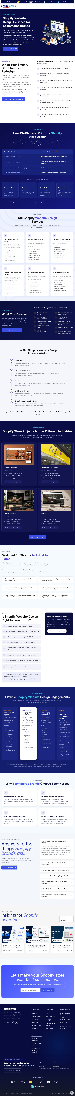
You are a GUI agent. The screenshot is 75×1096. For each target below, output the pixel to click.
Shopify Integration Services (65, 1027)
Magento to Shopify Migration (37, 1044)
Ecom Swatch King (19, 1082)
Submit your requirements (29, 990)
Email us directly (48, 990)
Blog (47, 1013)
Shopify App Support (34, 1029)
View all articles (63, 919)
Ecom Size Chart (39, 1086)
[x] (5, 1022)
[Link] (16, 1022)
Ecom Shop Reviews (56, 1082)
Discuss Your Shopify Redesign (13, 99)
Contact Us (34, 1022)
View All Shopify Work (37, 537)
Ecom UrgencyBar (38, 1082)
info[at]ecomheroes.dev (13, 1018)
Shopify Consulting (36, 1048)
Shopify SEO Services (63, 1023)
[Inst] (12, 1022)
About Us (34, 1013)
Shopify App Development (35, 1039)
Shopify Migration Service (65, 1014)
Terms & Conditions (37, 1016)
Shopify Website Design (50, 1024)
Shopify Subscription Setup (65, 1018)
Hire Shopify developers (49, 1029)
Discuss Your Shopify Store (12, 330)
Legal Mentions (35, 1019)
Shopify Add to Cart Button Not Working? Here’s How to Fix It (37, 946)
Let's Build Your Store (11, 1070)
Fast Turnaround (50, 1016)
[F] (8, 1022)
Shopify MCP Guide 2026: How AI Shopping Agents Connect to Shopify (11, 946)
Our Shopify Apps (36, 1025)
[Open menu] (73, 6)
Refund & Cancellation (49, 1020)
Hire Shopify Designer (35, 1051)
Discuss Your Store (10, 48)
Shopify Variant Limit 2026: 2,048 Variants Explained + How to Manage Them (61, 946)
